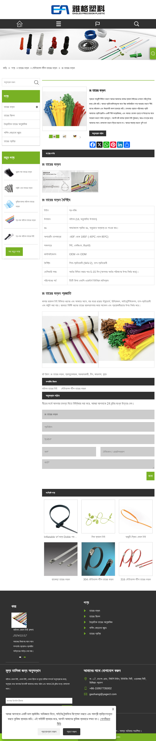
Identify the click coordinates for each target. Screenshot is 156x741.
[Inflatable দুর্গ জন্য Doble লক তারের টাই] (61, 515)
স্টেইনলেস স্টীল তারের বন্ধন (44, 67)
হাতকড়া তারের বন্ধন (61, 579)
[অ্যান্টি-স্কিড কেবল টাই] (135, 515)
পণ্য (13, 67)
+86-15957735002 (100, 688)
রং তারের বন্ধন (68, 67)
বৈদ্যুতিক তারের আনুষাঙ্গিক (15, 124)
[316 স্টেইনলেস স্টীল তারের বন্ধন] (135, 558)
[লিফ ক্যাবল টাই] (98, 515)
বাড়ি (5, 67)
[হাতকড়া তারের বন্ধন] (61, 558)
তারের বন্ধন (23, 67)
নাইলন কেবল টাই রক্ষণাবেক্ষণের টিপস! (29, 629)
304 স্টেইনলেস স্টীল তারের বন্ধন (98, 579)
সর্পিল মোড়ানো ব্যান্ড (12, 132)
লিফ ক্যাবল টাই (98, 536)
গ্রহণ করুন (71, 731)
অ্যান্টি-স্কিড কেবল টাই (136, 536)
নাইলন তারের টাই (49, 388)
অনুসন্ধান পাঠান (97, 133)
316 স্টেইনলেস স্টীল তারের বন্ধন (136, 579)
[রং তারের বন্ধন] (54, 136)
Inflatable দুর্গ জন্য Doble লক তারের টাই (62, 536)
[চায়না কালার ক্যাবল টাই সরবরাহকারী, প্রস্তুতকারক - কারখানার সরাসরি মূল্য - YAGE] (78, 9)
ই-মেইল (117, 737)
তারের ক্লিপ (9, 115)
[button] (20, 657)
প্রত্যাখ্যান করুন (48, 731)
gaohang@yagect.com (103, 694)
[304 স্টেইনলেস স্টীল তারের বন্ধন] (98, 558)
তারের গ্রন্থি (9, 141)
